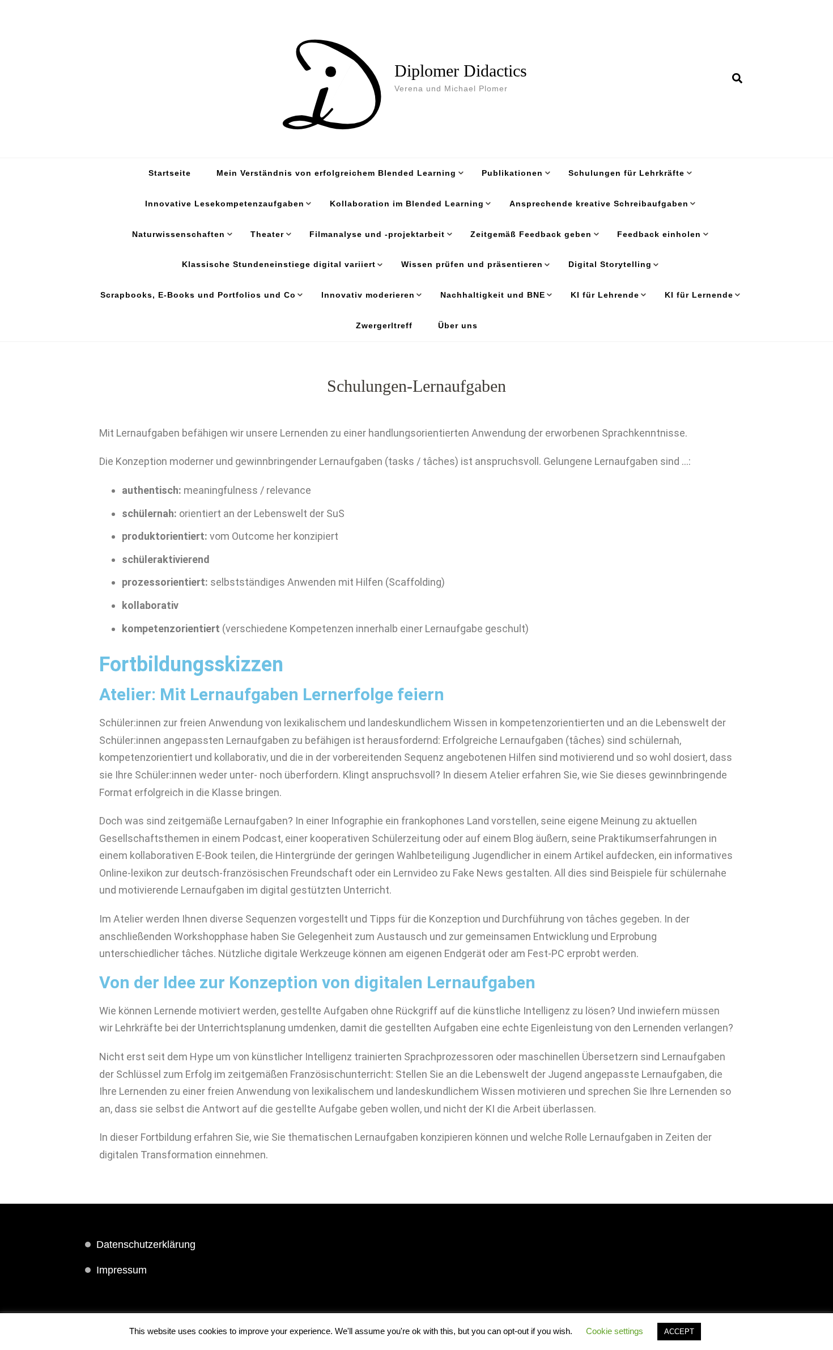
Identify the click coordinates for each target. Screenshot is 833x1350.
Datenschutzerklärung (146, 1244)
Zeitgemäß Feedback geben (531, 234)
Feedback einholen (659, 234)
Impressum (121, 1270)
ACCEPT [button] (679, 1331)
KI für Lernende (699, 294)
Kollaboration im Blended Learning (407, 203)
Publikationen (512, 172)
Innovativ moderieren (368, 294)
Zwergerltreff (384, 325)
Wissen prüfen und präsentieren (472, 264)
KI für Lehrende (605, 294)
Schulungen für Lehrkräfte (626, 172)
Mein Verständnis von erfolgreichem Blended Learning (336, 172)
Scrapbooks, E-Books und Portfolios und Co (198, 294)
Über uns (458, 325)
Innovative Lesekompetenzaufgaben (224, 203)
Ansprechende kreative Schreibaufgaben (598, 203)
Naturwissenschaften (178, 234)
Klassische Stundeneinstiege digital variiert (279, 264)
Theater (267, 234)
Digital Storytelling (610, 264)
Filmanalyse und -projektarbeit (377, 234)
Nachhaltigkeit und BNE (492, 294)
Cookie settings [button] (614, 1331)
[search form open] (737, 78)
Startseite (169, 172)
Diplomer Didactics (460, 70)
